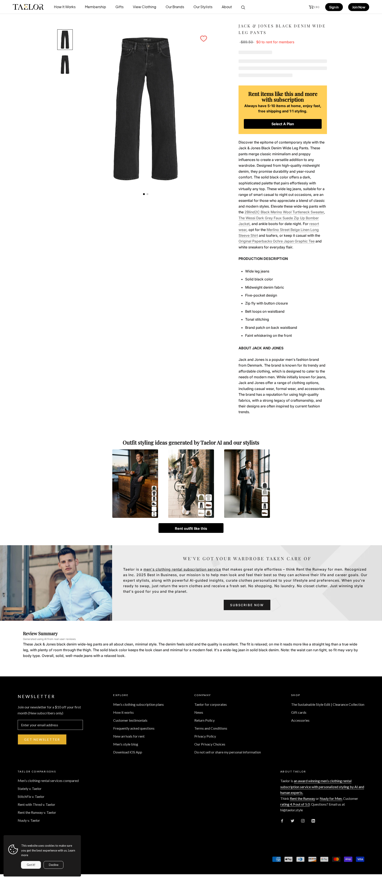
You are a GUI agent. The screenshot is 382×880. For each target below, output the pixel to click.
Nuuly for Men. (331, 798)
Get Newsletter (42, 739)
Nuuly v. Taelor (29, 820)
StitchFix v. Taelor (31, 796)
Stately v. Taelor (30, 788)
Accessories (300, 720)
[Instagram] (303, 820)
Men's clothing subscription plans (138, 704)
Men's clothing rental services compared (48, 780)
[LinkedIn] (313, 820)
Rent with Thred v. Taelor (36, 804)
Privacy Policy (205, 736)
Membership (95, 6)
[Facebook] (282, 820)
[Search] (243, 7)
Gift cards (298, 712)
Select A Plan (282, 124)
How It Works (65, 6)
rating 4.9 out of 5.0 (295, 804)
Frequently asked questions (134, 728)
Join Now (358, 7)
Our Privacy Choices (209, 744)
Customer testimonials (130, 720)
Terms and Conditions (210, 728)
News (198, 712)
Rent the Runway (302, 798)
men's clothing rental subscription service (182, 569)
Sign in (334, 7)
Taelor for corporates (210, 704)
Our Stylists (202, 6)
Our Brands (175, 6)
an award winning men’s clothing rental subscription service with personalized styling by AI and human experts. (322, 787)
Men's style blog (125, 744)
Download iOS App (127, 752)
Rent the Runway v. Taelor (37, 812)
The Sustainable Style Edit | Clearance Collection (327, 704)
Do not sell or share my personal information (227, 752)
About (227, 6)
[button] (203, 38)
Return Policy (204, 720)
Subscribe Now (247, 605)
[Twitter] (292, 820)
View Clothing (144, 6)
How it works (123, 712)
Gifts (119, 6)
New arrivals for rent (129, 736)
